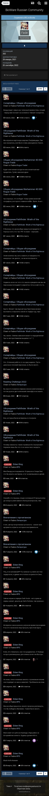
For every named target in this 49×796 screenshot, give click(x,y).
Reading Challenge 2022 (14, 382)
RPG (18, 467)
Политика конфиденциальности (27, 786)
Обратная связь (23, 789)
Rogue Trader (22, 165)
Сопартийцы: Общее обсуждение (19, 103)
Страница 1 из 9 (24, 89)
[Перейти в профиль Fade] (6, 97)
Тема (8, 786)
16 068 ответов (25, 177)
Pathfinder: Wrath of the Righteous (30, 106)
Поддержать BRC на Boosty (24, 17)
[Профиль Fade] (24, 45)
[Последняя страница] (45, 89)
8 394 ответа (24, 147)
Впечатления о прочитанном (17, 517)
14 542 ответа (24, 118)
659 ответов (22, 478)
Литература (22, 385)
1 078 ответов (26, 532)
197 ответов (23, 396)
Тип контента (10, 75)
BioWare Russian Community (24, 10)
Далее (40, 89)
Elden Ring (18, 464)
